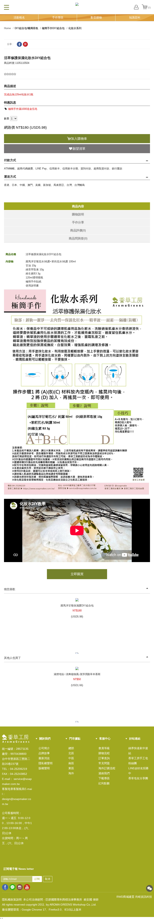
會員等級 (104, 748)
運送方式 (10, 176)
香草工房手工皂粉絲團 (138, 761)
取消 (47, 878)
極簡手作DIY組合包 (53, 28)
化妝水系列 (74, 28)
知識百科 (134, 17)
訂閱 (37, 878)
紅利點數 (104, 783)
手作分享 (78, 222)
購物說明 (78, 214)
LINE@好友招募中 (138, 771)
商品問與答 (78, 238)
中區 (71, 758)
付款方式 (10, 160)
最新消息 (44, 758)
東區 (71, 768)
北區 (71, 753)
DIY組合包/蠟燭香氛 (26, 28)
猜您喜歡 (9, 589)
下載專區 (104, 778)
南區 (71, 763)
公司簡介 (44, 748)
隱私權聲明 (45, 763)
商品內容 (78, 206)
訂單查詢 (104, 758)
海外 (71, 773)
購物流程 (104, 753)
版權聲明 (44, 768)
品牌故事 (44, 753)
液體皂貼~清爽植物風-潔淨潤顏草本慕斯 (77, 674)
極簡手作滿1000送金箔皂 (22, 108)
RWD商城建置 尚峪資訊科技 (134, 896)
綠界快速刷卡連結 (138, 751)
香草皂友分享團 (138, 778)
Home (7, 28)
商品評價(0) (78, 230)
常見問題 (104, 763)
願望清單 (79, 148)
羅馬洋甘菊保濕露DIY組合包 (77, 605)
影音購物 (96, 17)
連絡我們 (104, 773)
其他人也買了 (12, 657)
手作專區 (57, 17)
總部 (71, 748)
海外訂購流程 (106, 768)
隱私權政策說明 (12, 899)
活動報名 (19, 17)
